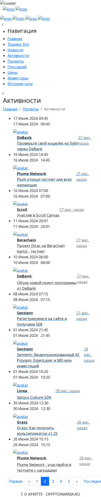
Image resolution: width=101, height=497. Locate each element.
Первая (15, 481)
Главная (10, 109)
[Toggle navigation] (91, 10)
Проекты (31, 109)
